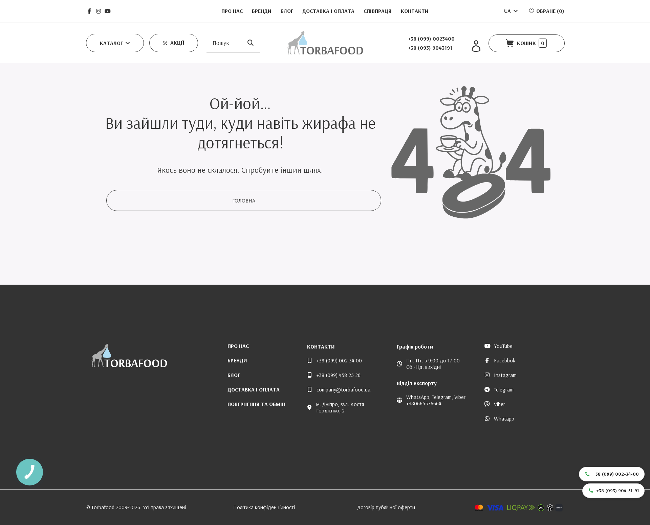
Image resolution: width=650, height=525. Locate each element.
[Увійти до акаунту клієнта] (476, 46)
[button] (115, 43)
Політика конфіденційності (264, 507)
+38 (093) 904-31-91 (617, 490)
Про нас (232, 10)
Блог (288, 10)
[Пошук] (250, 42)
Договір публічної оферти (386, 507)
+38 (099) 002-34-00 (616, 474)
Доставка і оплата (329, 10)
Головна (243, 200)
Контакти (415, 10)
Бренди (262, 10)
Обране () (549, 10)
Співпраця (378, 10)
